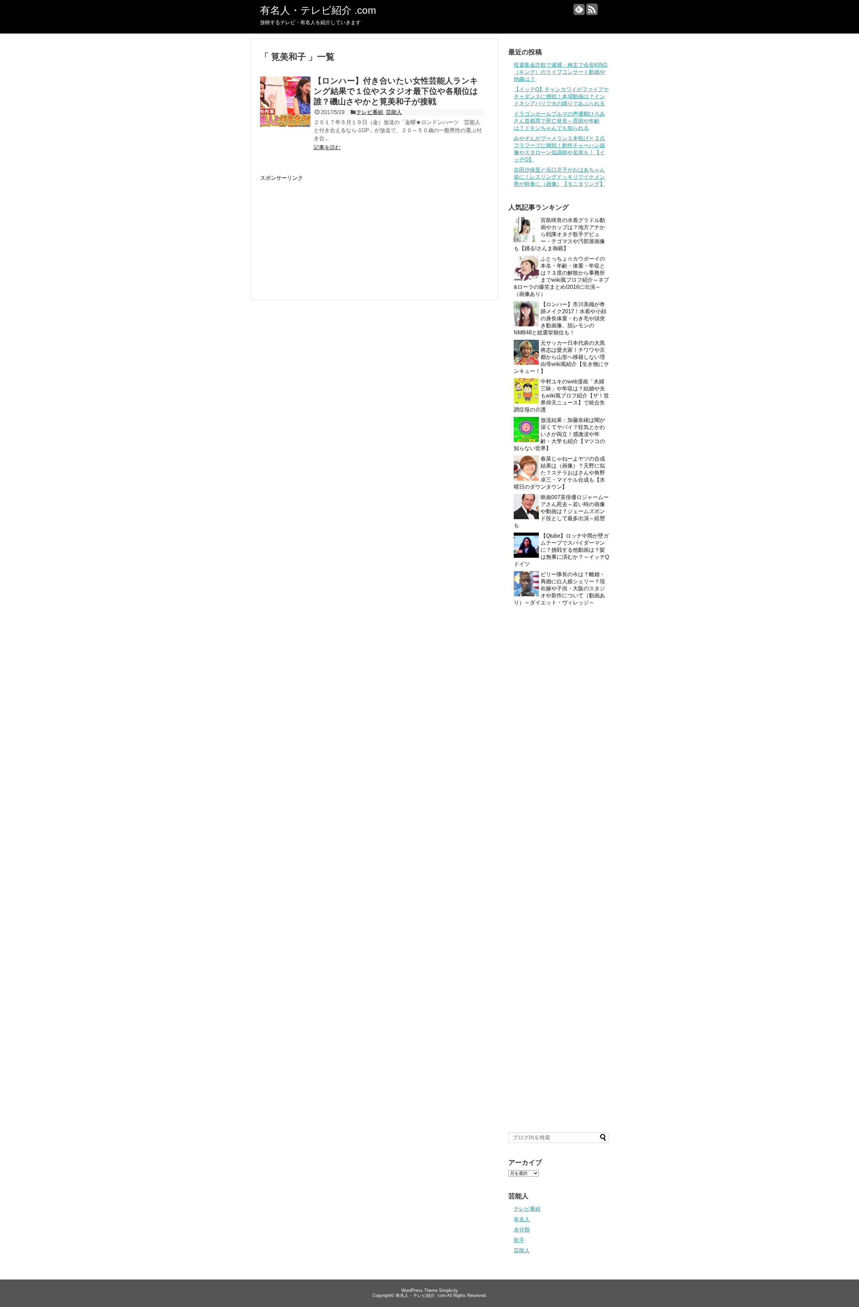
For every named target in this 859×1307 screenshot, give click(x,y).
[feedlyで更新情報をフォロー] (579, 11)
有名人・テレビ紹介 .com (318, 10)
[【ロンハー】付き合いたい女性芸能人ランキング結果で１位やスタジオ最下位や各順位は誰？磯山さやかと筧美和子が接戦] (285, 109)
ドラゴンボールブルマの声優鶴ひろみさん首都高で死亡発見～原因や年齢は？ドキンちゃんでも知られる (559, 121)
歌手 (519, 1240)
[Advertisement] (316, 229)
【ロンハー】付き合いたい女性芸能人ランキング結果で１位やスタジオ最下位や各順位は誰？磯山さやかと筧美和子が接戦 (396, 91)
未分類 (522, 1230)
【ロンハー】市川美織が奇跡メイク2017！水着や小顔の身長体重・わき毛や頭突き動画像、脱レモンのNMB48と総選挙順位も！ (560, 318)
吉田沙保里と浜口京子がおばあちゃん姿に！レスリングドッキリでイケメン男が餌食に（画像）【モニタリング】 (559, 177)
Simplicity (448, 1290)
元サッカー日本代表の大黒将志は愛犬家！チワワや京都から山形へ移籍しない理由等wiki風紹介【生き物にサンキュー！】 (561, 357)
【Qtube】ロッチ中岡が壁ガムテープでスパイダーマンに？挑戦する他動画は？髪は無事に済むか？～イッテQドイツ (561, 550)
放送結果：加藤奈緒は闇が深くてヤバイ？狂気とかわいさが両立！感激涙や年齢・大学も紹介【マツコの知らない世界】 (559, 434)
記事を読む (327, 147)
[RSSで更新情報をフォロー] (591, 11)
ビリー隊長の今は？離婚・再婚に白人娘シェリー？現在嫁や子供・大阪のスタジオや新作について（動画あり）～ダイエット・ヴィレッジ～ (559, 588)
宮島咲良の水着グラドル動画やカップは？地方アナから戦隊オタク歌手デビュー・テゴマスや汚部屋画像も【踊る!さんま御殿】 (559, 234)
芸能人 (394, 112)
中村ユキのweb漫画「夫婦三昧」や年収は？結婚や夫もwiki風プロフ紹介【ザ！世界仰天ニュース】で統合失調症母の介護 (561, 396)
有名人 (522, 1219)
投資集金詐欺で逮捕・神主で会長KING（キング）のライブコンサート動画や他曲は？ (560, 72)
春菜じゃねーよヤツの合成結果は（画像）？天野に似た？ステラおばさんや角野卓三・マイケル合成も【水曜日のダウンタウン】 (559, 473)
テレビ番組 (369, 112)
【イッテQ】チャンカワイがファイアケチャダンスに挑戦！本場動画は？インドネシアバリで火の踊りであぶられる (561, 96)
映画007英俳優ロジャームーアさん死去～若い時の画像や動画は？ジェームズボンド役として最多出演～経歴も (561, 511)
